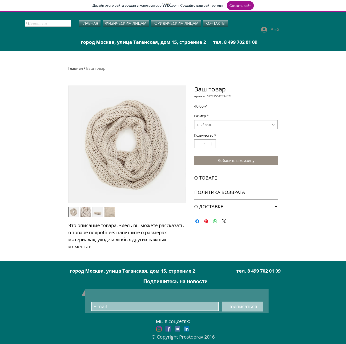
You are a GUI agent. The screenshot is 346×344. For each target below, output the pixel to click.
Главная (75, 68)
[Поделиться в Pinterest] (206, 221)
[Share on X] (224, 221)
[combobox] (236, 124)
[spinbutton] (205, 144)
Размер (201, 116)
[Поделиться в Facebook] (197, 221)
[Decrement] (198, 144)
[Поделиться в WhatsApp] (215, 221)
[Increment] (212, 144)
